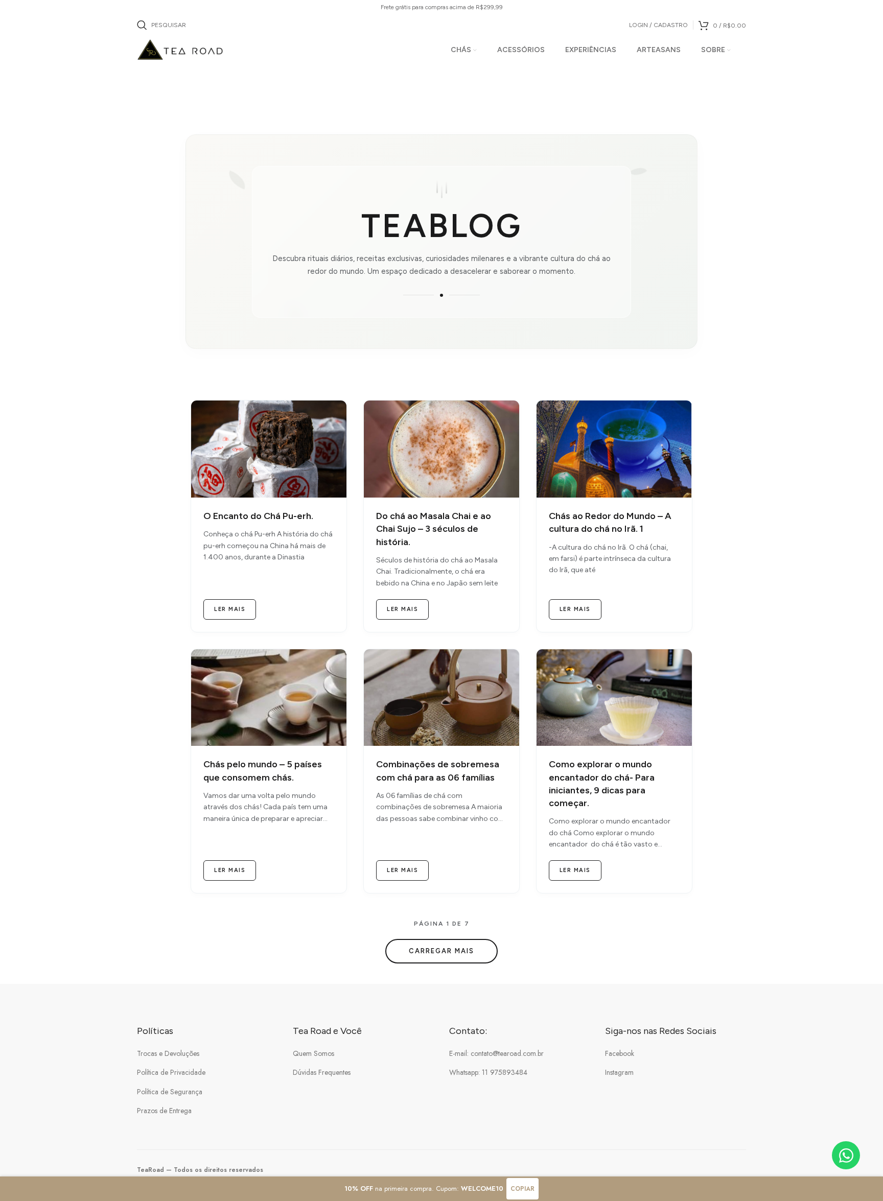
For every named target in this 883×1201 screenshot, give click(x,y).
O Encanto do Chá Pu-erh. (258, 516)
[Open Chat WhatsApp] (846, 1155)
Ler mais (229, 609)
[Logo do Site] (180, 49)
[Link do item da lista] (207, 1053)
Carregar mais (441, 951)
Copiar (522, 1188)
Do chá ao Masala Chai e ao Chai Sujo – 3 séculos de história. (433, 528)
